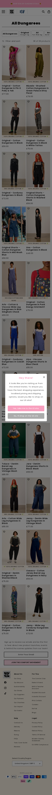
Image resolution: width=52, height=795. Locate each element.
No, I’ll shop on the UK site (26, 416)
